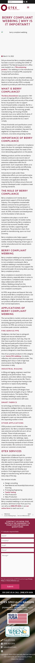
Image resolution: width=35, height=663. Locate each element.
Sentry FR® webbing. (13, 356)
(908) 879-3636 (16, 506)
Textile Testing (10, 492)
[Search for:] (15, 1)
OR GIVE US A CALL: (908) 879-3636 (17, 592)
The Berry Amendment (9, 96)
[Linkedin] (2, 651)
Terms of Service (11, 580)
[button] (28, 7)
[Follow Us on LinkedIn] (26, 2)
